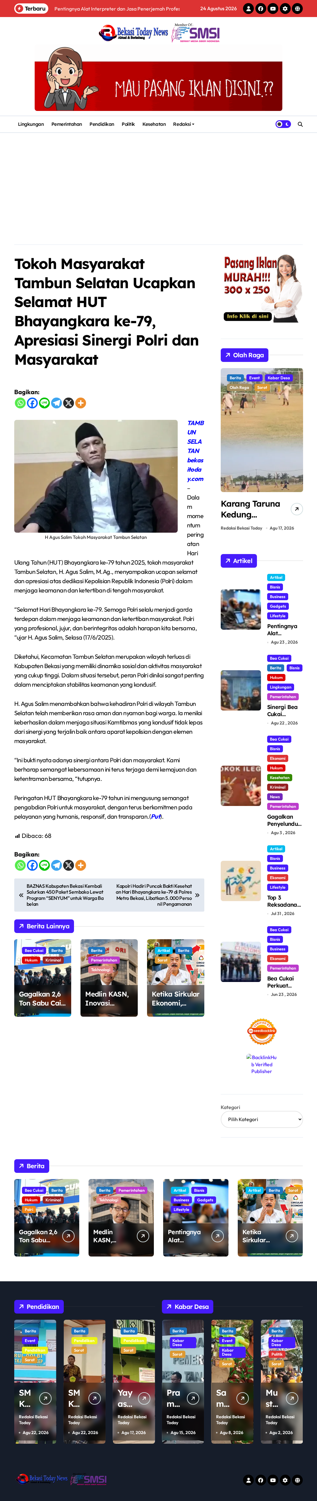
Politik (128, 124)
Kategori (230, 1107)
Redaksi (182, 124)
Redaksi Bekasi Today (241, 528)
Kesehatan (154, 124)
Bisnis (275, 586)
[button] (297, 451)
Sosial (276, 1363)
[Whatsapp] (20, 403)
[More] (80, 403)
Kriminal (53, 959)
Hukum (31, 959)
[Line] (44, 403)
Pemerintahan (66, 124)
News (275, 796)
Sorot (162, 959)
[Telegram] (56, 403)
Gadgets (278, 606)
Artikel (164, 950)
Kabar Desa (178, 1352)
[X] (68, 403)
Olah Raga (259, 377)
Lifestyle (277, 615)
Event (129, 1340)
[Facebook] (32, 403)
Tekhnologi (100, 969)
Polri (29, 1209)
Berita (57, 950)
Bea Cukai (34, 950)
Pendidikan (101, 124)
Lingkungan (31, 124)
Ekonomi (277, 758)
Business (277, 596)
